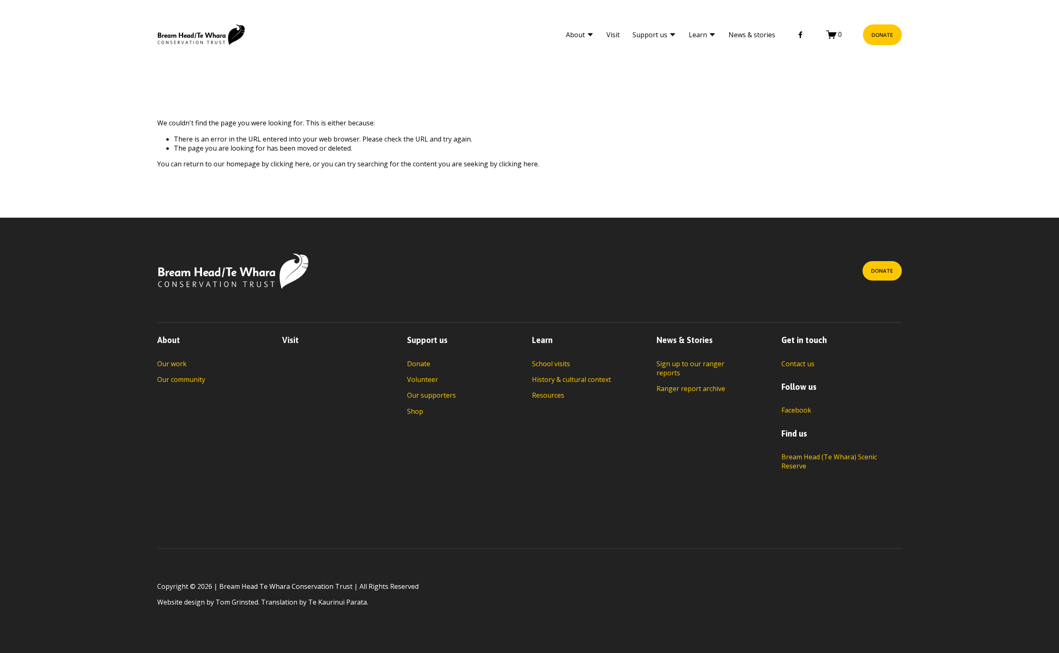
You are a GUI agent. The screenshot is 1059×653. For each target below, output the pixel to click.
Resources (548, 395)
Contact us (798, 363)
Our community (181, 379)
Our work (172, 363)
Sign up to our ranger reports (690, 368)
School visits (551, 363)
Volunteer (422, 379)
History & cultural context (571, 379)
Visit (613, 34)
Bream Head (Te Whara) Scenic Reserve (829, 461)
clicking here (290, 163)
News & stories (751, 34)
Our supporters (431, 395)
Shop (415, 411)
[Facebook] (800, 35)
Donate (882, 34)
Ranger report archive (690, 388)
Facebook (796, 410)
